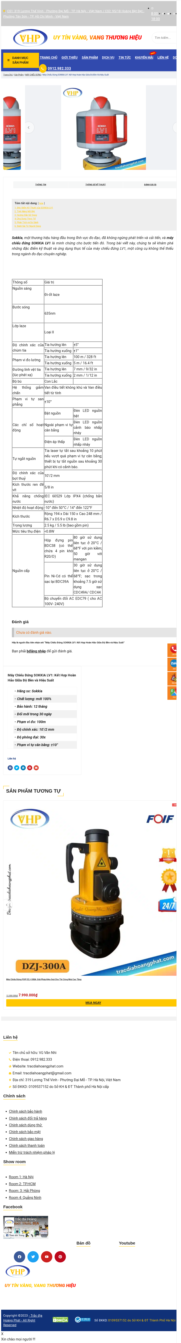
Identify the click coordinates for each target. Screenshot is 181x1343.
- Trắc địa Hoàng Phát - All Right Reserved (22, 1320)
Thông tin (40, 185)
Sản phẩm (90, 57)
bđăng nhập (36, 651)
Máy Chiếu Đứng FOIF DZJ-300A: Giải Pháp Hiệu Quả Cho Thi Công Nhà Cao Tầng (43, 979)
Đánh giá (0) (150, 185)
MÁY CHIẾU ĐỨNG (33, 75)
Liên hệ (163, 57)
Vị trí (174, 697)
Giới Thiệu (69, 57)
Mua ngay (93, 1003)
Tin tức (124, 57)
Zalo (174, 668)
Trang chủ (48, 57)
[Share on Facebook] (10, 767)
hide (41, 203)
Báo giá (174, 682)
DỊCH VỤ (108, 57)
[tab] (40, 184)
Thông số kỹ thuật (95, 185)
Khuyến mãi (144, 57)
